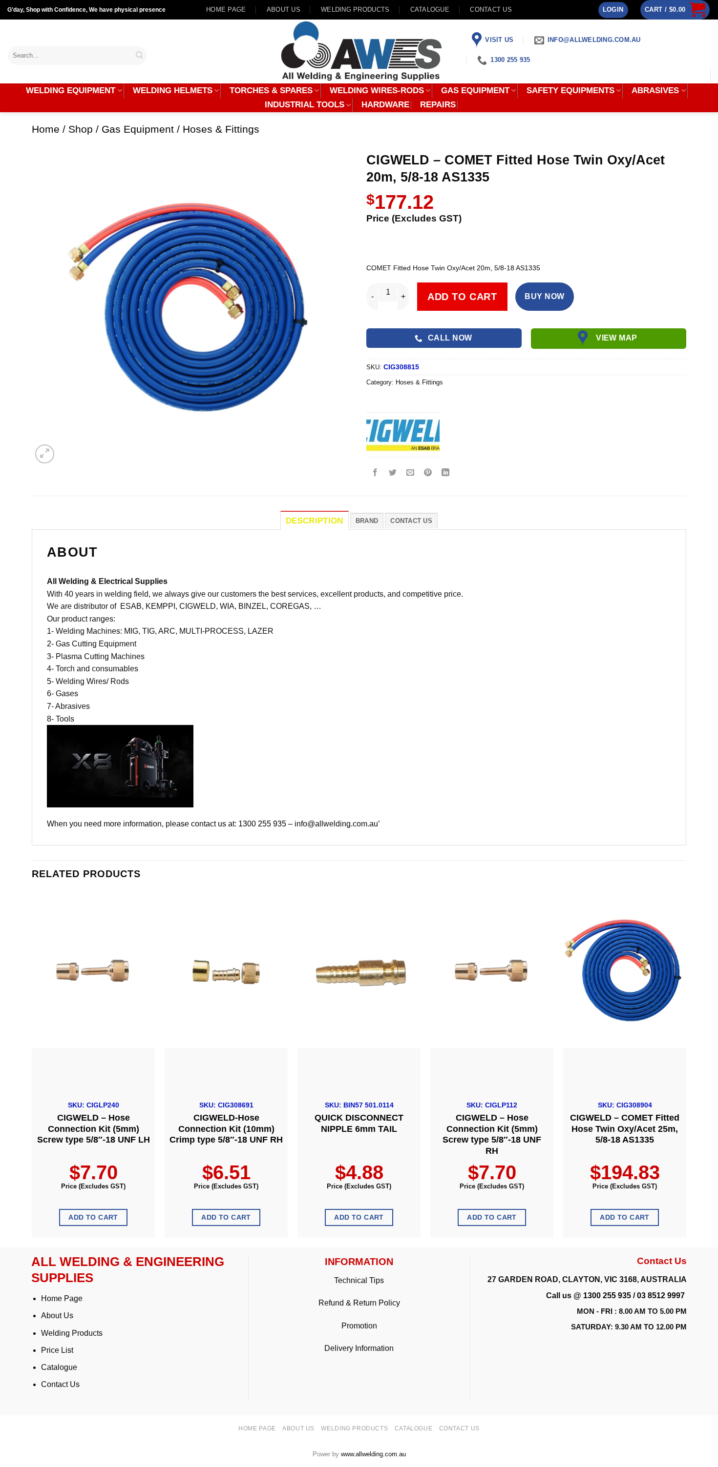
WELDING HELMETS (172, 90)
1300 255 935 (607, 1295)
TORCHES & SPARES (271, 90)
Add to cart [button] (93, 1217)
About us (283, 9)
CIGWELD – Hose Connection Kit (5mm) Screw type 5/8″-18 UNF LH (93, 1129)
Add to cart (462, 296)
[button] (613, 10)
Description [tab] (314, 520)
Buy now (544, 296)
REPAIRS (438, 104)
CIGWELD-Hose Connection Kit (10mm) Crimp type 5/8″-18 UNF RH (226, 1129)
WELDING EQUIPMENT (70, 90)
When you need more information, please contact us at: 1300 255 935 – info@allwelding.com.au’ (213, 824)
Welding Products (355, 9)
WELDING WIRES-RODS (377, 90)
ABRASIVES (655, 90)
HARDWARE (385, 104)
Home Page (62, 1298)
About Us (57, 1315)
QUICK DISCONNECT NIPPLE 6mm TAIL (359, 1123)
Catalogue (429, 9)
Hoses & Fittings (221, 129)
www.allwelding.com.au (373, 1454)
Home (46, 129)
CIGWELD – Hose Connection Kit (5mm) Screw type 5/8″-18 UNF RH (492, 1134)
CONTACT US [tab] (411, 520)
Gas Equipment (138, 129)
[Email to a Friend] (410, 473)
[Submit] (139, 55)
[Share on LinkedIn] (446, 473)
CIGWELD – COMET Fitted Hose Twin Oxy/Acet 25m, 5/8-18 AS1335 (624, 1129)
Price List (57, 1350)
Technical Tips (359, 1280)
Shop (80, 129)
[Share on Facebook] (375, 473)
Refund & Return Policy (359, 1303)
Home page (226, 9)
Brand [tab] (367, 520)
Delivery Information (359, 1348)
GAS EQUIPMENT (475, 90)
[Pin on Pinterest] (428, 473)
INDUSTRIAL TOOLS (304, 104)
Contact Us (60, 1384)
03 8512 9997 (662, 1295)
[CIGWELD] (403, 434)
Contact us (491, 9)
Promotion (359, 1326)
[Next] (685, 1068)
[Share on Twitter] (393, 473)
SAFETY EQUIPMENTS (570, 90)
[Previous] (32, 1068)
